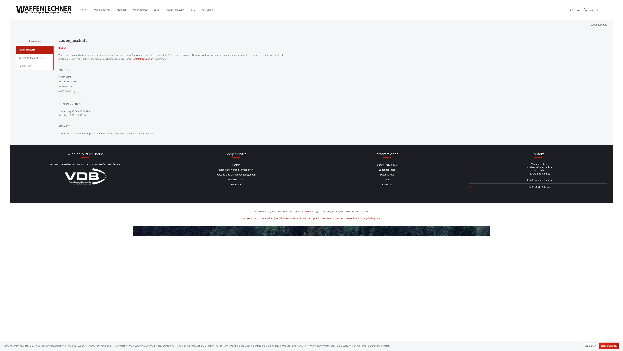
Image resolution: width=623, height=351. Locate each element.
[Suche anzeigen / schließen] (571, 9)
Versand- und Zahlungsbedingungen (363, 218)
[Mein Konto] (578, 9)
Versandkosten (304, 211)
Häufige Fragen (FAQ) (387, 164)
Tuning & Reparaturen (31, 57)
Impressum (25, 65)
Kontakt (236, 164)
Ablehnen (590, 345)
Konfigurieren (609, 345)
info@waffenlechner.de (540, 180)
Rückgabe (236, 184)
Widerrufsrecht (236, 179)
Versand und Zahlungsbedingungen (236, 174)
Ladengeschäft (27, 49)
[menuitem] (83, 9)
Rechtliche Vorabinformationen (236, 169)
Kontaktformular (141, 58)
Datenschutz (387, 174)
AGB (387, 179)
